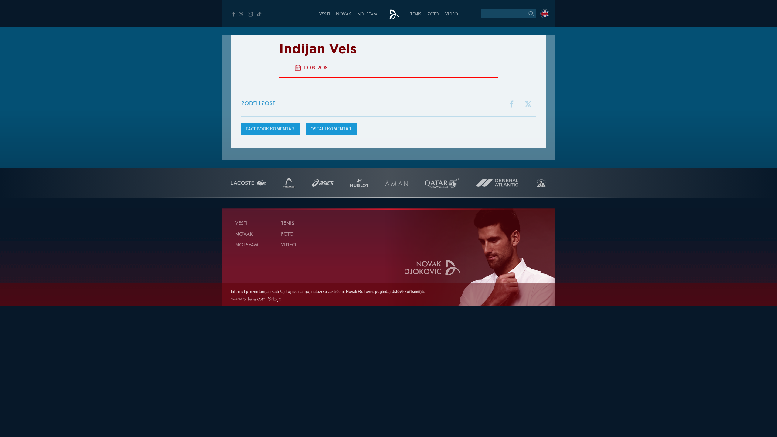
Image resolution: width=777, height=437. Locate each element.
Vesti (324, 14)
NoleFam (367, 14)
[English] (545, 13)
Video (451, 14)
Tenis (416, 14)
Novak (343, 14)
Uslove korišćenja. (408, 291)
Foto (433, 14)
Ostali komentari (331, 129)
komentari (271, 129)
